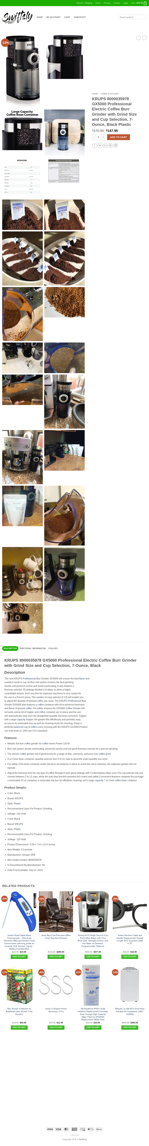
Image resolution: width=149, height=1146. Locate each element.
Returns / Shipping (84, 3)
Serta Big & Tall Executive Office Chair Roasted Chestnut (56, 936)
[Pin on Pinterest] (110, 145)
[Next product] (138, 38)
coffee (40, 701)
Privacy (107, 3)
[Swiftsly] (17, 17)
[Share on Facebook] (94, 145)
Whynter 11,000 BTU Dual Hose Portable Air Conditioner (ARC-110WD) (129, 1011)
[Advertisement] (74, 1055)
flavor (82, 678)
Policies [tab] (53, 648)
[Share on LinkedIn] (115, 145)
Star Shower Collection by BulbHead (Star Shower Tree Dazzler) (19, 1011)
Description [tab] (10, 648)
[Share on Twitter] (99, 145)
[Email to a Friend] (105, 145)
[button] (125, 3)
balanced (18, 727)
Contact (116, 3)
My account (53, 17)
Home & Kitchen (109, 94)
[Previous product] (144, 38)
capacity (21, 719)
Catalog (74, 1135)
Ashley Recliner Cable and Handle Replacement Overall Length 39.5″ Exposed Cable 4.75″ (130, 939)
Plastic (17, 803)
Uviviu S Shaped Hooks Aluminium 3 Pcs (56, 1010)
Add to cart (118, 137)
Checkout (80, 17)
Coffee (68, 708)
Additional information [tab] (33, 648)
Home (95, 94)
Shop (40, 17)
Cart (67, 17)
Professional (29, 678)
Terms (98, 3)
